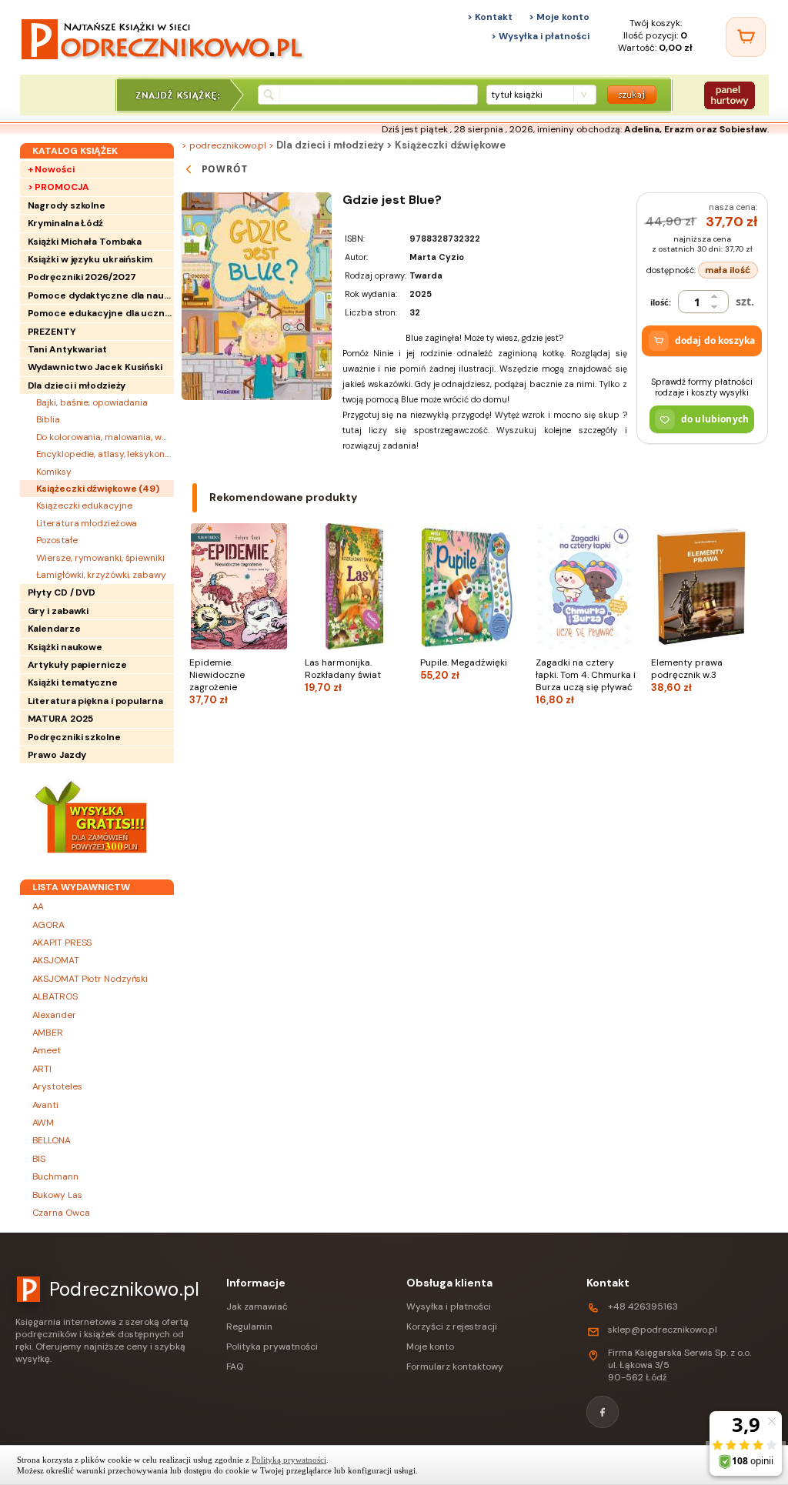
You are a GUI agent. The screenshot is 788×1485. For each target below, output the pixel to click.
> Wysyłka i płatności (540, 36)
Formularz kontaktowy (454, 1366)
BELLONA (51, 1140)
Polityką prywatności (289, 1459)
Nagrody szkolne (67, 205)
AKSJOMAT (55, 960)
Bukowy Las (57, 1195)
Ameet (47, 1050)
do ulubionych (715, 418)
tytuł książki (517, 94)
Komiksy (54, 472)
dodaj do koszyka (715, 340)
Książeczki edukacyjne (84, 505)
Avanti (45, 1105)
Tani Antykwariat (67, 349)
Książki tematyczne (73, 682)
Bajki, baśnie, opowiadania (92, 402)
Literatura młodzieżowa (87, 523)
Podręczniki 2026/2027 (82, 277)
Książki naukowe (65, 647)
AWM (43, 1122)
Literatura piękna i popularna (95, 701)
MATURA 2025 (60, 718)
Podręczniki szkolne (74, 737)
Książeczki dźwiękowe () (98, 488)
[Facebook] (602, 1412)
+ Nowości (51, 169)
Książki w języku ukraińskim (90, 259)
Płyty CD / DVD (62, 592)
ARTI (42, 1069)
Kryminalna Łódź (66, 223)
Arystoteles (57, 1086)
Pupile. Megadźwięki (463, 669)
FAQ (234, 1366)
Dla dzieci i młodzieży (77, 385)
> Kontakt (490, 17)
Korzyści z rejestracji (451, 1326)
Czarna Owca (61, 1212)
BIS (39, 1159)
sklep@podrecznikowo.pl (662, 1329)
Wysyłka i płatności (448, 1306)
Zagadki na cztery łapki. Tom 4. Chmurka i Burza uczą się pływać (586, 681)
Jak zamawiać (257, 1306)
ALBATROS (55, 996)
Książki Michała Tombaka (85, 241)
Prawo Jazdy (57, 755)
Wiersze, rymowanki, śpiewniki (100, 558)
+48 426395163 (643, 1306)
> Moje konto (559, 17)
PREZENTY (52, 331)
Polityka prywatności (272, 1346)
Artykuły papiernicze (77, 665)
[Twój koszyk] (746, 37)
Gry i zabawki (58, 611)
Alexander (54, 1015)
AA (38, 906)
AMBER (48, 1032)
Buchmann (55, 1176)
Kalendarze (54, 628)
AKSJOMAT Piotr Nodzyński (90, 979)
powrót (225, 168)
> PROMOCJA (58, 187)
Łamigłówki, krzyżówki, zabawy (101, 575)
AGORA (48, 925)
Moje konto (430, 1346)
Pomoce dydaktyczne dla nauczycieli (101, 295)
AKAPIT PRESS (62, 942)
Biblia (48, 419)
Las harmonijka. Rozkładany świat (343, 675)
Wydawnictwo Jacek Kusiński (95, 367)
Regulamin (249, 1326)
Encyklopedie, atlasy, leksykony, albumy (105, 454)
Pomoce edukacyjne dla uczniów (101, 313)
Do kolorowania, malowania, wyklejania (105, 437)
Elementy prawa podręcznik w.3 (687, 675)
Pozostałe (57, 540)
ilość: (660, 302)
